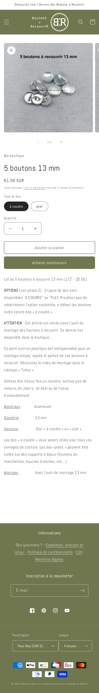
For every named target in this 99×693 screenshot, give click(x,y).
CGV (79, 552)
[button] (6, 22)
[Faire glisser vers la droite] (61, 142)
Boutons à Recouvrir (31, 683)
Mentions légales (49, 559)
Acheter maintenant (49, 262)
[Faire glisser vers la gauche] (38, 142)
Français (70, 646)
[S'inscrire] (82, 590)
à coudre (16, 206)
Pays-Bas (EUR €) (30, 646)
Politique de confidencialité (50, 552)
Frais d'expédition (34, 187)
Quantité (10, 218)
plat (39, 206)
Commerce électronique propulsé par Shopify (64, 683)
